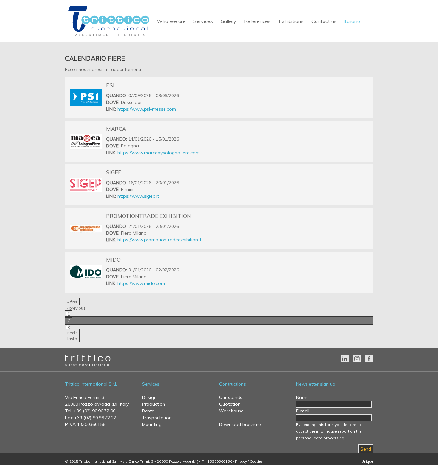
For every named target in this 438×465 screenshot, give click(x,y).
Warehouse (231, 411)
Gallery (228, 21)
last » (72, 338)
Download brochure (240, 424)
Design (149, 397)
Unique (367, 461)
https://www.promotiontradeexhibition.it (159, 240)
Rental (149, 411)
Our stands (230, 397)
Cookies (256, 461)
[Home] (109, 36)
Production (153, 404)
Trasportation (157, 417)
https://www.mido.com (141, 283)
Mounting (152, 424)
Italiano (351, 21)
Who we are (171, 21)
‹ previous (76, 308)
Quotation (229, 404)
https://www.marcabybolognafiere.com (158, 152)
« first (72, 301)
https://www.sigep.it (138, 196)
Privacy (241, 461)
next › (72, 332)
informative (326, 431)
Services (203, 21)
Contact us (324, 21)
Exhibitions (291, 21)
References (257, 21)
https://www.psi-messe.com (146, 109)
